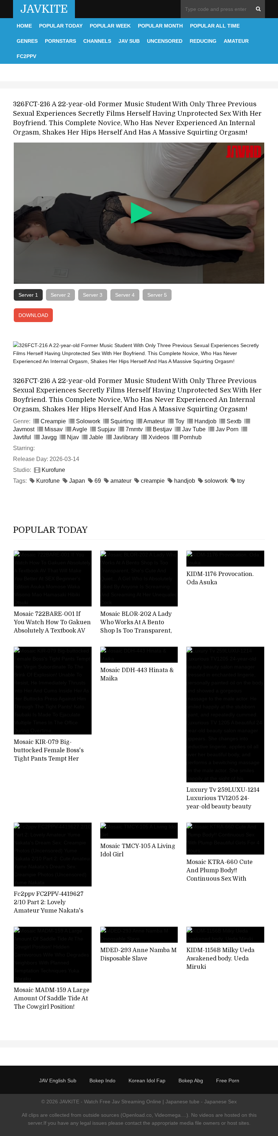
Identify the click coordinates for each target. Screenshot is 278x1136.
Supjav (106, 429)
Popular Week (110, 26)
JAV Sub (129, 41)
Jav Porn (227, 429)
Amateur (236, 41)
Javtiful (22, 437)
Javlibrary (125, 437)
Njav (73, 437)
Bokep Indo (102, 1080)
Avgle (79, 429)
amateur (120, 481)
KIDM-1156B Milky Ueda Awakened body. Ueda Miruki (220, 958)
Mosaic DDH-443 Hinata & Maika (137, 674)
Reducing (203, 41)
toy (241, 481)
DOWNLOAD (33, 315)
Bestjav (162, 429)
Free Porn (227, 1080)
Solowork (88, 421)
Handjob (205, 421)
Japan (77, 481)
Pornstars (60, 41)
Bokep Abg (190, 1080)
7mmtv (134, 429)
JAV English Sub (57, 1080)
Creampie (53, 421)
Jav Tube (194, 429)
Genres (27, 41)
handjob (184, 481)
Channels (97, 41)
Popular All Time (215, 26)
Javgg (49, 437)
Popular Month (160, 26)
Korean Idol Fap (147, 1080)
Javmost (23, 429)
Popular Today (61, 26)
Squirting (122, 421)
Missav (54, 429)
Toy (179, 421)
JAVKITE (44, 9)
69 (97, 481)
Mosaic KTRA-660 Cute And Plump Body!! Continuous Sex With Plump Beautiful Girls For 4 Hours (223, 878)
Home (24, 26)
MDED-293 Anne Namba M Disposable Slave (138, 954)
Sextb (234, 421)
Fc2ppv (26, 56)
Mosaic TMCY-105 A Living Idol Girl (137, 850)
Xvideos (158, 437)
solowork (216, 481)
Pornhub (191, 437)
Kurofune (53, 470)
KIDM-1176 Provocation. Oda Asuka (220, 578)
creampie (153, 481)
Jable (96, 437)
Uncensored (164, 41)
